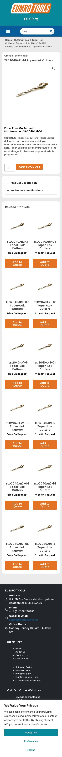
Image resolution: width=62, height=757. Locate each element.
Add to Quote (29, 167)
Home (8, 39)
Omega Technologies (16, 55)
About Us (20, 651)
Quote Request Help (27, 677)
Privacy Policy (23, 673)
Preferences (31, 741)
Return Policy (23, 670)
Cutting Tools (21, 39)
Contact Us (22, 655)
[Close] (58, 703)
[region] (31, 728)
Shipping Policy (24, 667)
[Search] (51, 31)
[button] (8, 31)
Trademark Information (28, 680)
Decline (31, 749)
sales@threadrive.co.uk (23, 619)
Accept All (31, 732)
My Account (22, 658)
